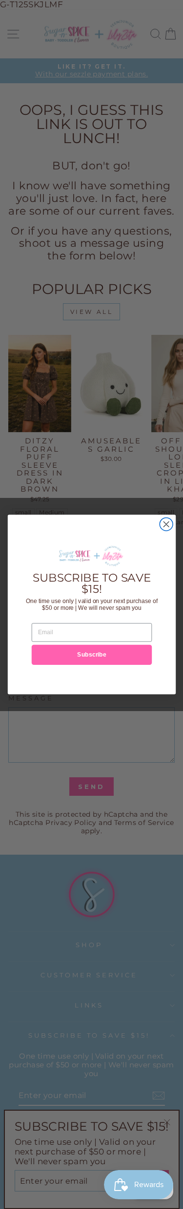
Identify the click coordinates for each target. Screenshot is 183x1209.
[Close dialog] (166, 524)
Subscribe (91, 654)
